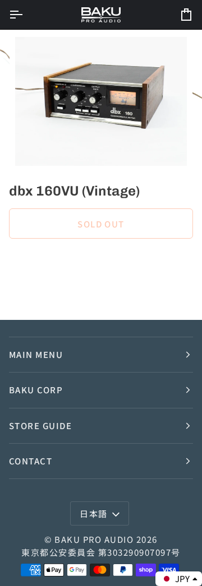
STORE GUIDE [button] (40, 425)
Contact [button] (30, 461)
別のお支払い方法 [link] (42, 291)
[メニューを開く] (26, 14)
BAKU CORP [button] (36, 390)
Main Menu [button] (36, 354)
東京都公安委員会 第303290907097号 (100, 552)
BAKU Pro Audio (94, 539)
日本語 (94, 513)
